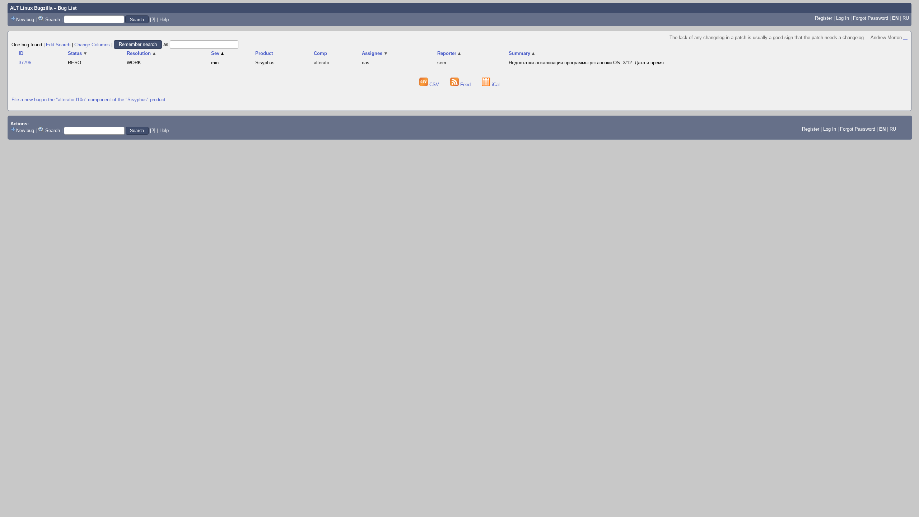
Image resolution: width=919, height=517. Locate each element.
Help (164, 19)
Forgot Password (870, 18)
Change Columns (92, 44)
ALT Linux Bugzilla (31, 8)
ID (21, 53)
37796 (25, 62)
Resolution (142, 53)
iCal (495, 84)
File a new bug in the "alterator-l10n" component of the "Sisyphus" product (88, 99)
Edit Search (58, 44)
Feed (465, 84)
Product (264, 53)
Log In (842, 18)
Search (52, 19)
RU (905, 18)
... (905, 37)
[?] (152, 19)
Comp (320, 53)
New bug (25, 19)
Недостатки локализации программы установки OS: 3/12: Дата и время (586, 62)
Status (78, 53)
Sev (218, 53)
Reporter (449, 53)
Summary (522, 53)
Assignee (375, 53)
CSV (434, 84)
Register (823, 18)
